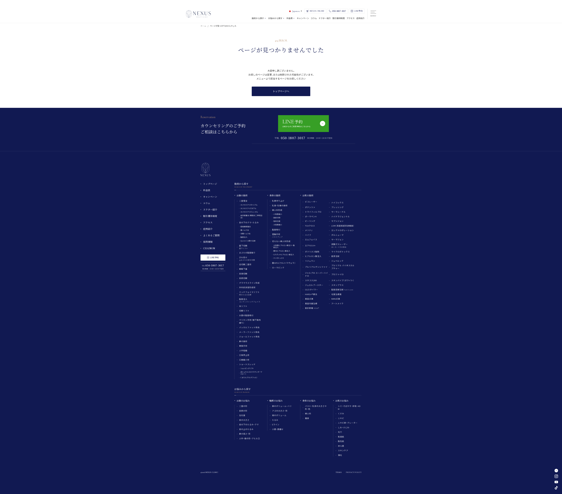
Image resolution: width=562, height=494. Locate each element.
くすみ (341, 413)
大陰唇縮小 (277, 224)
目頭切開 (243, 273)
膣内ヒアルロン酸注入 (281, 251)
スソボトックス (278, 258)
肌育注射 (335, 256)
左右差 (242, 415)
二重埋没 (243, 200)
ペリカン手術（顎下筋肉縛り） (250, 321)
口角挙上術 (244, 355)
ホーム (203, 25)
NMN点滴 (335, 298)
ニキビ (341, 418)
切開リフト (244, 310)
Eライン (275, 424)
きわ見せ (247, 258)
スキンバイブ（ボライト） (342, 280)
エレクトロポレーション (342, 230)
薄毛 (340, 455)
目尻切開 (243, 278)
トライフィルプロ (313, 211)
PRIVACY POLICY (353, 472)
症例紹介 (208, 229)
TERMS (338, 472)
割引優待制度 (210, 216)
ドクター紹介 (210, 209)
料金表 (206, 190)
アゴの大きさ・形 (280, 410)
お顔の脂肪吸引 (246, 315)
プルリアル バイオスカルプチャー (342, 267)
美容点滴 (309, 298)
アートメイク (337, 303)
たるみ (275, 420)
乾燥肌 (341, 436)
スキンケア (343, 450)
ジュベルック (337, 260)
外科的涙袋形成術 (247, 287)
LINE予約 (214, 257)
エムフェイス (311, 239)
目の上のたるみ (246, 429)
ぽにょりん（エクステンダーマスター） (251, 373)
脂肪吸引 (276, 229)
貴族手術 (243, 345)
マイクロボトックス (340, 251)
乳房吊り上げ (278, 200)
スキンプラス (337, 285)
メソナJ (308, 230)
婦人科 (308, 413)
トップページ (210, 183)
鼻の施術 (243, 341)
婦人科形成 (277, 210)
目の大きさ (244, 420)
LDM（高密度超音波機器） (342, 225)
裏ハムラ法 (244, 230)
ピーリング (310, 221)
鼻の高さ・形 (245, 433)
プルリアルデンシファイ (316, 266)
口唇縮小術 (244, 359)
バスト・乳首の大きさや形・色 (316, 407)
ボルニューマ (337, 235)
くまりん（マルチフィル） (249, 377)
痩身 (307, 418)
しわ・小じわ (343, 427)
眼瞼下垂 (243, 269)
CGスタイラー (311, 289)
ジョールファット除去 (249, 336)
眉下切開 (243, 246)
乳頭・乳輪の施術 (280, 205)
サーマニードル (338, 211)
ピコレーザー (311, 201)
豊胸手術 (277, 235)
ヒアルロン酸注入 (313, 256)
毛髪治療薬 (336, 294)
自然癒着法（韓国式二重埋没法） (251, 216)
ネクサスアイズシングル (249, 212)
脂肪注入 (243, 237)
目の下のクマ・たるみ (249, 222)
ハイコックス (337, 202)
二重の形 (243, 406)
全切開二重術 (245, 264)
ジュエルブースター (314, 285)
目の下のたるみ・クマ (249, 424)
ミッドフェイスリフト (249, 293)
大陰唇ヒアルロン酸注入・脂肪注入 (284, 246)
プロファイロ (337, 274)
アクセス (208, 222)
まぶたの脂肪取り (247, 252)
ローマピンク (278, 267)
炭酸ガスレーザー (339, 245)
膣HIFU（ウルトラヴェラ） (284, 263)
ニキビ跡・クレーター (348, 422)
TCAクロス (310, 225)
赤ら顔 (341, 445)
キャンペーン (210, 196)
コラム (206, 203)
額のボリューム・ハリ (282, 406)
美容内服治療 (311, 303)
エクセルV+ (310, 245)
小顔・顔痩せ (277, 429)
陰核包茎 (276, 221)
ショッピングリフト (247, 368)
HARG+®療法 (311, 294)
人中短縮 (243, 350)
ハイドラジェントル (340, 216)
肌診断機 (312, 308)
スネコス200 (311, 280)
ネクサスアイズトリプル (249, 205)
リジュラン (310, 260)
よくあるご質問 (211, 235)
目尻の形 (243, 410)
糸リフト (243, 306)
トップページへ (281, 91)
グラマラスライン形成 (249, 282)
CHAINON (209, 248)
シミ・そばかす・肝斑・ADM (349, 407)
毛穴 (340, 432)
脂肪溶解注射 (342, 289)
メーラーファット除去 (249, 332)
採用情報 (208, 241)
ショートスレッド (247, 364)
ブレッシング (337, 207)
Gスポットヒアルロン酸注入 (283, 254)
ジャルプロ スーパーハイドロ (316, 274)
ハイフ (308, 235)
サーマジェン (337, 239)
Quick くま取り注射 (248, 241)
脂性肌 (341, 441)
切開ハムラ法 (245, 233)
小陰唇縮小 (277, 214)
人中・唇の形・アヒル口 (249, 438)
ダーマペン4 (310, 216)
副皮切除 (276, 217)
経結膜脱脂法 (245, 226)
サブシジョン (337, 221)
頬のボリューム (279, 415)
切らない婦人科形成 (281, 241)
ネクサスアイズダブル (248, 208)
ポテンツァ (310, 207)
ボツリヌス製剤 (312, 251)
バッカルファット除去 (249, 327)
